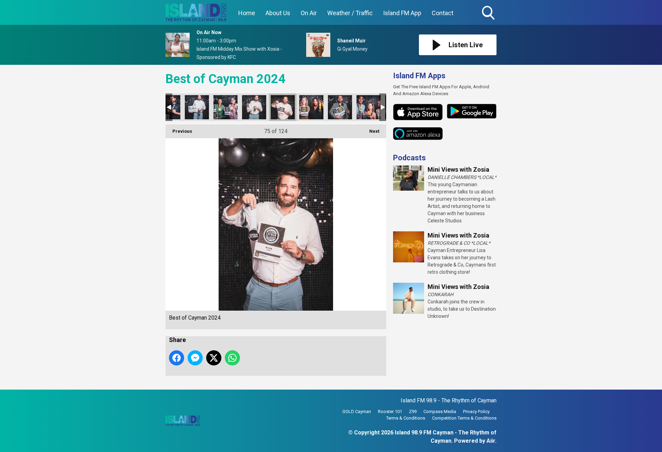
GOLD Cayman (356, 411)
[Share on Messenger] (195, 357)
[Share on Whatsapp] (232, 357)
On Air (309, 13)
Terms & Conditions (405, 418)
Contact (442, 13)
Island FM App (402, 13)
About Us (277, 13)
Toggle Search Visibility (488, 20)
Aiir (491, 441)
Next (370, 131)
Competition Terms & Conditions (464, 418)
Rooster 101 (390, 411)
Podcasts (409, 157)
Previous (179, 131)
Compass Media (439, 411)
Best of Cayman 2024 (197, 107)
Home (246, 13)
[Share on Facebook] (176, 357)
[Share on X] (213, 357)
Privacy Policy (476, 411)
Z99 (413, 411)
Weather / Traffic (350, 13)
